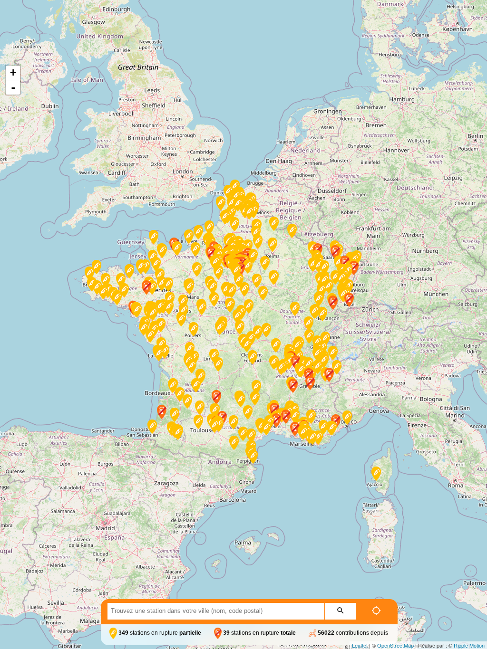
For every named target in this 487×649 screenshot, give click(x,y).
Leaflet (360, 645)
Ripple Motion (469, 645)
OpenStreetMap (395, 645)
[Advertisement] (243, 86)
